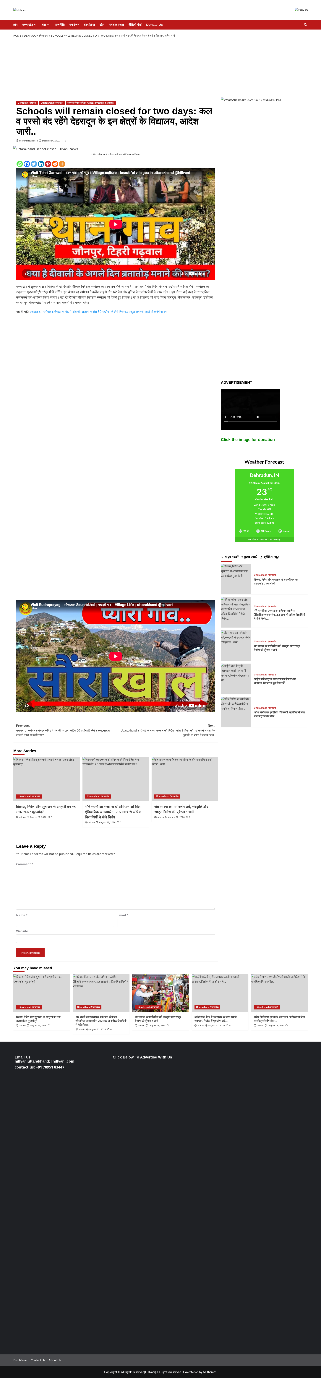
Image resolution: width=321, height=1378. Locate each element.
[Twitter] (34, 164)
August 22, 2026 (157, 1025)
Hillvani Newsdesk (28, 140)
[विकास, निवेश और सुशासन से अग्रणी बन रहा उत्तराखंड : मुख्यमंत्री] (46, 779)
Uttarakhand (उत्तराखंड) (52, 103)
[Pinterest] (48, 164)
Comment (24, 864)
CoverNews (190, 1372)
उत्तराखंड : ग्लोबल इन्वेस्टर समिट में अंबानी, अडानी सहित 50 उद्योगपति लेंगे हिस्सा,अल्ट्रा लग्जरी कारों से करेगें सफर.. (99, 311)
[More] (62, 164)
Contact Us (38, 1360)
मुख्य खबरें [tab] (250, 557)
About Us (55, 1360)
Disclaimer (20, 1360)
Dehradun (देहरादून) (27, 103)
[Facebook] (27, 164)
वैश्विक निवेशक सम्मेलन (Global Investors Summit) (90, 103)
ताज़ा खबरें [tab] (231, 557)
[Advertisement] (160, 68)
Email (123, 915)
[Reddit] (55, 164)
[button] (305, 25)
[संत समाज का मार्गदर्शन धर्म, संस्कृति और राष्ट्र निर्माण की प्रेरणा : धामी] (185, 779)
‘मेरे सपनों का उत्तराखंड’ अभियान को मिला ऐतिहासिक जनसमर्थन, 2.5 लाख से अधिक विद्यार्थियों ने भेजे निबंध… (279, 614)
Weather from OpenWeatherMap (264, 539)
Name (21, 915)
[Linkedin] (41, 164)
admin (141, 1025)
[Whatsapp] (20, 164)
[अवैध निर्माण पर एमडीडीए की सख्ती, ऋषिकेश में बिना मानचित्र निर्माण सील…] (236, 703)
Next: (168, 730)
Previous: (63, 730)
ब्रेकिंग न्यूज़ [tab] (270, 557)
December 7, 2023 (51, 140)
